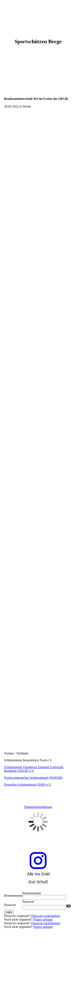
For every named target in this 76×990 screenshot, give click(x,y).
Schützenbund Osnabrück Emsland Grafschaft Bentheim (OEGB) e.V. (33, 768)
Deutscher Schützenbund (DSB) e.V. (27, 784)
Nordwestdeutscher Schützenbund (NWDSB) (33, 777)
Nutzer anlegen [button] (43, 919)
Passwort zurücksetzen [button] (45, 916)
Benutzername (13, 895)
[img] (38, 15)
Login (9, 912)
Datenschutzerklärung (38, 807)
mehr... (8, 731)
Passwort (10, 905)
